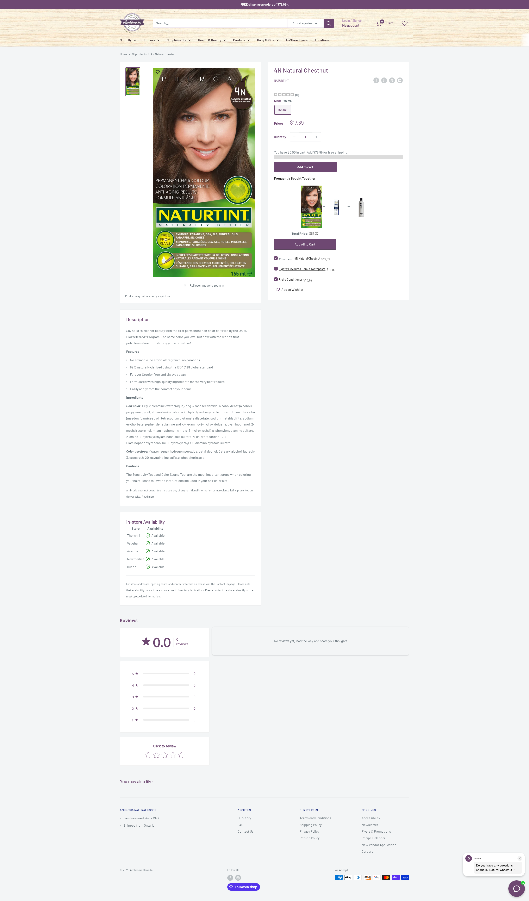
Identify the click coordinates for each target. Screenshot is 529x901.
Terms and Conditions (315, 818)
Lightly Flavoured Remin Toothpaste (302, 269)
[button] (164, 674)
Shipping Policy (311, 825)
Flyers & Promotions (376, 831)
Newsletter (370, 825)
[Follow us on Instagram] (238, 878)
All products (139, 54)
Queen (131, 567)
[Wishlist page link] (404, 23)
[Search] (329, 23)
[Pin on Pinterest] (384, 80)
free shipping (337, 152)
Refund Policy (309, 838)
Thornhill (133, 535)
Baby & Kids (265, 40)
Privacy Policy (309, 831)
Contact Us (222, 584)
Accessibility (371, 818)
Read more (148, 496)
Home (123, 54)
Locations (322, 40)
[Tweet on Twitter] (392, 80)
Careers (367, 851)
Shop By (126, 40)
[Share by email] (400, 80)
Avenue (132, 551)
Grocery (149, 40)
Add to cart (305, 167)
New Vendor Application (379, 845)
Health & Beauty (209, 40)
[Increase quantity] (316, 136)
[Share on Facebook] (376, 80)
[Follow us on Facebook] (230, 878)
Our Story (244, 818)
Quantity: (280, 137)
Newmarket (135, 559)
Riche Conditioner (290, 279)
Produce (239, 40)
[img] (284, 95)
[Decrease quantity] (294, 136)
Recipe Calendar (373, 838)
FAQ (240, 825)
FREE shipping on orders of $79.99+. (265, 4)
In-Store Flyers (297, 40)
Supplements (176, 40)
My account (350, 25)
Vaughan (133, 543)
